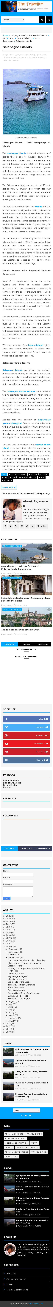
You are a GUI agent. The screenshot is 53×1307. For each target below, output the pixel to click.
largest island (35, 345)
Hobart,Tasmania (16, 987)
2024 (8, 918)
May (10, 1009)
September (14, 957)
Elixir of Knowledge (12, 783)
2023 (8, 921)
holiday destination (16, 1143)
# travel (13, 477)
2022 (8, 924)
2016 (8, 941)
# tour (4, 477)
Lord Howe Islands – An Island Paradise (26, 960)
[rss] (30, 1115)
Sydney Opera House (18, 996)
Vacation (11, 1273)
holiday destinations (38, 35)
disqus (26, 644)
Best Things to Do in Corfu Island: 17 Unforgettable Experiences (21, 567)
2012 (8, 1026)
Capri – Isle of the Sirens (19, 982)
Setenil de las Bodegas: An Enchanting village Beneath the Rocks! (26, 599)
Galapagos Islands (18, 35)
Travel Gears (34, 1134)
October (12, 955)
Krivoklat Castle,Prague (19, 998)
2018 (8, 935)
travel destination (24, 38)
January (12, 1021)
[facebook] (22, 1115)
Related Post (9, 539)
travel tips (11, 1156)
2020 (9, 929)
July (10, 1004)
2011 (8, 1029)
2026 (8, 916)
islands (38, 206)
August (12, 1001)
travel (11, 38)
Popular (26, 848)
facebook (43, 644)
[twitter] (25, 1115)
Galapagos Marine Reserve (21, 391)
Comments (43, 848)
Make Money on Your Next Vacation (25, 963)
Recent (9, 848)
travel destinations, (10, 60)
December (13, 949)
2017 (8, 938)
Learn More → (10, 1258)
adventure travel (15, 1138)
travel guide (39, 1152)
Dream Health (10, 785)
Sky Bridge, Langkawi (18, 976)
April (10, 1012)
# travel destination (27, 477)
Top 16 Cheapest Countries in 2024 (20, 629)
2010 (8, 1032)
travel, (28, 57)
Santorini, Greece (16, 973)
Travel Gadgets (14, 1134)
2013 (8, 1023)
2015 (8, 943)
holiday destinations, (11, 57)
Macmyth (7, 787)
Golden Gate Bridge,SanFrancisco (24, 993)
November (13, 952)
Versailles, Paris (15, 966)
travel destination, (39, 57)
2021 (8, 927)
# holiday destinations (38, 474)
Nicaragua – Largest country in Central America (26, 969)
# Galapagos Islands (17, 474)
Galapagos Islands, (38, 54)
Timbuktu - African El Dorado (21, 985)
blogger (9, 644)
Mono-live (41, 526)
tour (4, 38)
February (12, 1018)
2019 (8, 932)
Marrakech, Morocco (17, 979)
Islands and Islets (11, 780)
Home (5, 35)
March (11, 1015)
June (11, 1007)
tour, (23, 57)
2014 (8, 946)
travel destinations (12, 546)
